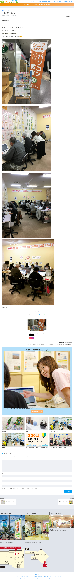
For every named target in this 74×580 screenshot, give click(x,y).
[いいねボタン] (3, 307)
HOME (37, 574)
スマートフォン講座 (52, 1)
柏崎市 (70, 344)
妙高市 (67, 344)
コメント (4, 459)
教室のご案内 (44, 1)
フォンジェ (55, 344)
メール (3, 478)
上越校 (66, 342)
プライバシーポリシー (59, 576)
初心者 (63, 344)
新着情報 (70, 342)
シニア (31, 344)
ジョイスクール (37, 344)
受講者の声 (59, 1)
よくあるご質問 (64, 1)
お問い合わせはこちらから (37, 411)
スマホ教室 (43, 344)
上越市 (59, 344)
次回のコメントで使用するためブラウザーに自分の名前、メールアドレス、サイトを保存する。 (21, 488)
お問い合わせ (71, 1)
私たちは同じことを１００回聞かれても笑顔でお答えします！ (37, 4)
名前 (3, 473)
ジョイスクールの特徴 (37, 1)
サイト (3, 483)
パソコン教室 (49, 344)
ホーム (31, 1)
